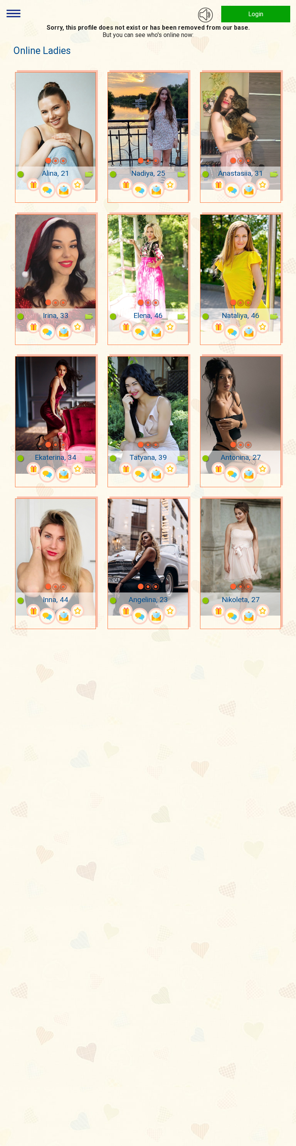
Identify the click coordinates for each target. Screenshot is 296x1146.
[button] (38, 161)
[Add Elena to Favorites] (170, 326)
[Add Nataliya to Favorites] (262, 326)
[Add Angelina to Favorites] (170, 611)
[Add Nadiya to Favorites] (170, 185)
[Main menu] (13, 13)
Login (255, 14)
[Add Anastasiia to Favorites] (262, 185)
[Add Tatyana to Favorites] (170, 469)
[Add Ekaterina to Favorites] (77, 469)
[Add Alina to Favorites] (77, 185)
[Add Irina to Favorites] (77, 326)
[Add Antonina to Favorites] (262, 469)
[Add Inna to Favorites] (77, 611)
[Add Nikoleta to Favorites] (262, 611)
